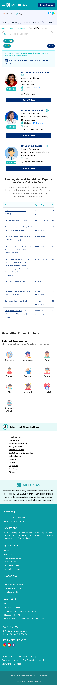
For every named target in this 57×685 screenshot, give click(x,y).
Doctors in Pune (17, 28)
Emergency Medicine (18, 443)
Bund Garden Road (35, 22)
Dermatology (14, 440)
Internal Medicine (16, 450)
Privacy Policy (21, 682)
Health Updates (10, 581)
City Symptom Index (11, 664)
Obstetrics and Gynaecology (21, 453)
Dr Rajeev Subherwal (13, 282)
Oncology (13, 469)
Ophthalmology (15, 456)
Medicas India (10, 533)
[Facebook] (13, 646)
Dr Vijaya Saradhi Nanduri (15, 237)
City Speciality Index (32, 660)
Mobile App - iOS (11, 592)
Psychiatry (13, 466)
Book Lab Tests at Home (14, 521)
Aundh (5, 22)
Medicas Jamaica (36, 535)
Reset (51, 46)
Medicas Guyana (20, 535)
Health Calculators (12, 569)
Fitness (12, 472)
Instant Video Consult (13, 558)
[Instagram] (4, 646)
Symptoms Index (10, 660)
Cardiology (13, 462)
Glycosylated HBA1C (12, 607)
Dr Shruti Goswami (32, 110)
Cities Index (7, 656)
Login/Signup (46, 5)
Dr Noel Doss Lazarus (13, 220)
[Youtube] (9, 646)
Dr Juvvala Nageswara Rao (15, 227)
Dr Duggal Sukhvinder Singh (16, 301)
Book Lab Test (10, 562)
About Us (8, 554)
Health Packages (11, 565)
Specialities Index (25, 656)
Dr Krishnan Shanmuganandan (17, 259)
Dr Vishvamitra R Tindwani (15, 211)
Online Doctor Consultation (16, 518)
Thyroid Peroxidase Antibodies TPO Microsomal (24, 619)
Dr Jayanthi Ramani (13, 311)
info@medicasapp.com (15, 631)
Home (3, 28)
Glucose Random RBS (13, 604)
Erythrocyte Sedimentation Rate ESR (20, 611)
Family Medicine (16, 446)
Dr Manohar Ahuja (12, 246)
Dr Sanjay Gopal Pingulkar (15, 291)
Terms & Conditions (34, 682)
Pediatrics (13, 459)
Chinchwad (48, 22)
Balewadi (15, 22)
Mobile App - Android (13, 588)
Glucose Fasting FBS (13, 615)
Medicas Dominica (22, 538)
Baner (23, 22)
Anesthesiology (15, 437)
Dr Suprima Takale (32, 146)
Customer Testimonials (13, 584)
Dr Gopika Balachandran (35, 72)
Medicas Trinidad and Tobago (30, 533)
